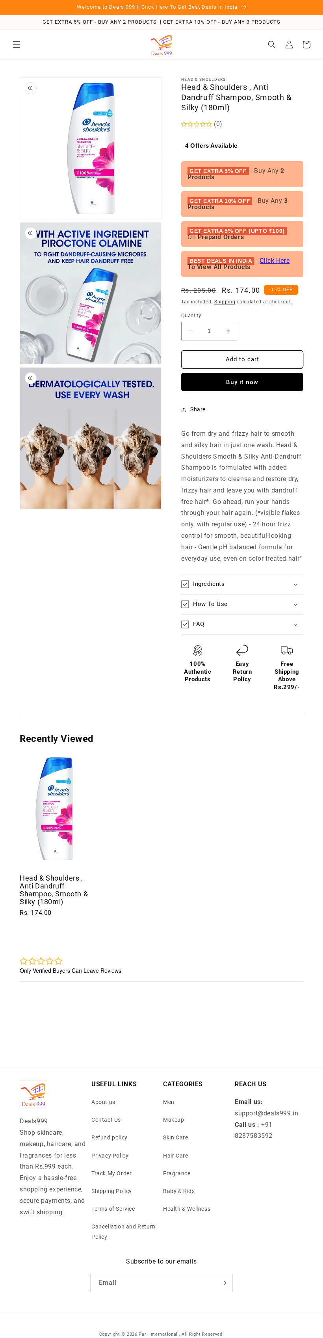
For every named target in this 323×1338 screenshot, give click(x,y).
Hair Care (175, 1155)
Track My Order (111, 1173)
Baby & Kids (179, 1191)
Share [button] (198, 409)
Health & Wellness (186, 1209)
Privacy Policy (109, 1155)
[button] (16, 44)
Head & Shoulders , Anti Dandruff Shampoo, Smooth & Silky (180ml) (54, 890)
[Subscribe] (223, 1283)
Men (168, 1102)
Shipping (225, 302)
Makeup (173, 1120)
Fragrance (176, 1173)
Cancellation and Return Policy (123, 1231)
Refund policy (109, 1137)
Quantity (191, 315)
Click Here (275, 260)
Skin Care (175, 1137)
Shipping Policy (111, 1191)
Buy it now (242, 382)
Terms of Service (113, 1209)
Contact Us (106, 1120)
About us (103, 1102)
